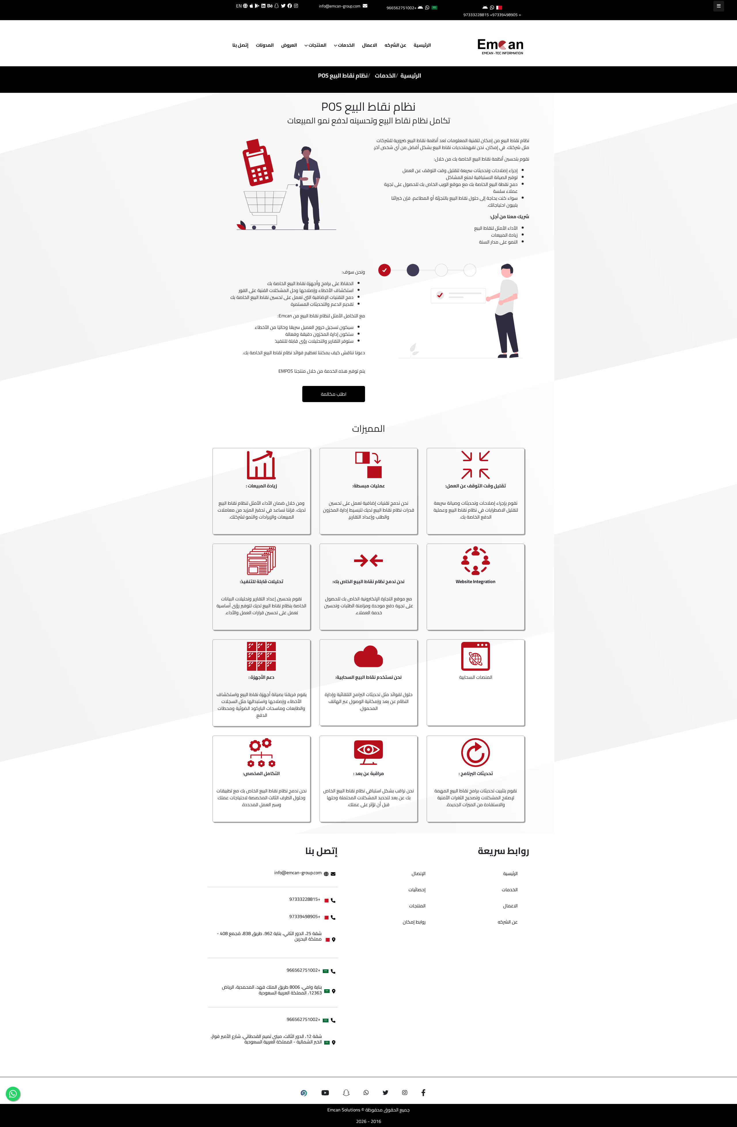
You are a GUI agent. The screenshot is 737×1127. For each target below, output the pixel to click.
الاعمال (369, 45)
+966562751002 (402, 8)
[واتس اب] (13, 1094)
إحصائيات (417, 889)
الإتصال (419, 873)
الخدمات (346, 45)
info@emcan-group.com (339, 6)
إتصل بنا (240, 45)
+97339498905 (504, 14)
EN (239, 5)
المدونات (265, 45)
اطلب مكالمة (333, 394)
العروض (289, 45)
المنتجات (317, 45)
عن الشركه (395, 45)
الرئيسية (422, 45)
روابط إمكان (414, 921)
